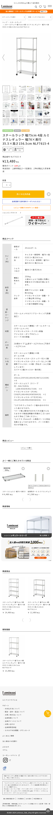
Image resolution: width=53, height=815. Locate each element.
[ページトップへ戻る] (48, 810)
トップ (4, 22)
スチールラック (16, 22)
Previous (3, 57)
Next (49, 57)
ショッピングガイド (9, 213)
